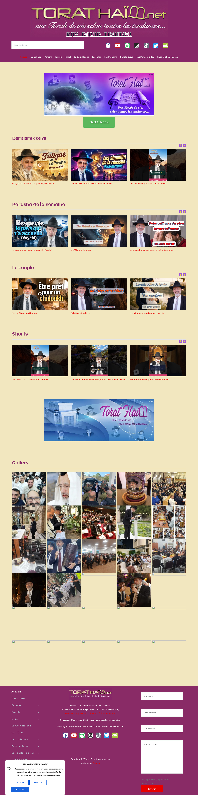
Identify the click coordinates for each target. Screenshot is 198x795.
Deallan (96, 763)
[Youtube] (117, 45)
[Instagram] (136, 45)
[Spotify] (127, 45)
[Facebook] (108, 45)
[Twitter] (155, 45)
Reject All (38, 782)
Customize (20, 782)
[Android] (165, 45)
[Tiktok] (146, 45)
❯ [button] (184, 145)
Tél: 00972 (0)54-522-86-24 (102, 713)
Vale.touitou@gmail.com (76, 713)
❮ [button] (181, 145)
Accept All (20, 789)
